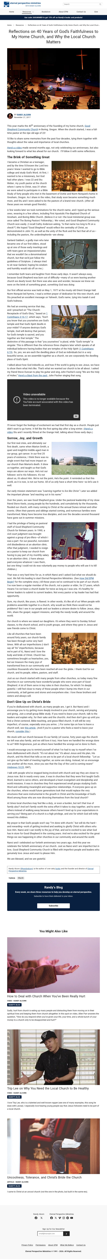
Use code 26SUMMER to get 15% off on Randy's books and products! (53, 17)
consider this (22, 731)
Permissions (41, 1245)
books (57, 869)
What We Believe (67, 1245)
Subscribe (53, 906)
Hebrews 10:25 (16, 767)
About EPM (63, 12)
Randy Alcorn (24, 115)
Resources (20, 25)
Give (96, 12)
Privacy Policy (27, 1245)
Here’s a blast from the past (32, 375)
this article (30, 727)
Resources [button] (27, 12)
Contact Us (81, 12)
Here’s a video (14, 147)
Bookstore (46, 12)
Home (11, 12)
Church (20, 878)
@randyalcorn (27, 869)
